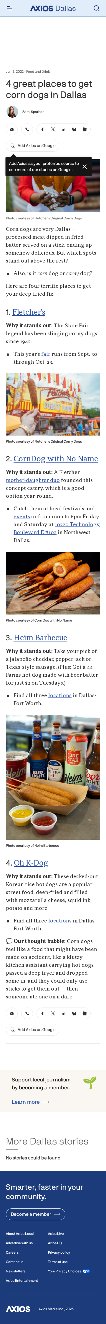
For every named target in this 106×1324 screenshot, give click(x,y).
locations (60, 695)
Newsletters (15, 1271)
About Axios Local (20, 1233)
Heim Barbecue (40, 638)
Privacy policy (59, 1252)
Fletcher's (28, 312)
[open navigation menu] (9, 8)
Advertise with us (19, 1243)
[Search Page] (96, 8)
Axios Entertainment (22, 1280)
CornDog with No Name (56, 459)
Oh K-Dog (31, 863)
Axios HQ (55, 1243)
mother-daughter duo (33, 480)
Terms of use (58, 1262)
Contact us (14, 1262)
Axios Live (56, 1233)
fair (45, 354)
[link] (11, 129)
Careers (12, 1252)
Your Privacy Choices (64, 1271)
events (22, 516)
